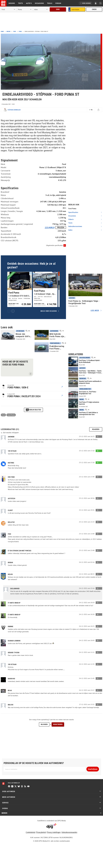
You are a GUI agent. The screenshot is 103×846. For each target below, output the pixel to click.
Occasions (39, 3)
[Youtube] (28, 786)
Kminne (10, 626)
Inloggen (44, 724)
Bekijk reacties (33, 410)
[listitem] (19, 289)
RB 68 (10, 690)
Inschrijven (92, 769)
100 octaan (12, 451)
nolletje (11, 522)
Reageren (95, 429)
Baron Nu (11, 679)
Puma (20, 31)
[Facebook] (9, 786)
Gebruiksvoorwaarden (69, 832)
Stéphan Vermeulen (14, 109)
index (70, 230)
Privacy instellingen (54, 832)
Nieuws (12, 3)
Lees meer (95, 310)
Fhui (9, 534)
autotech (11, 498)
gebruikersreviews (75, 226)
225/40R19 (50, 227)
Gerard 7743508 (13, 653)
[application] (51, 62)
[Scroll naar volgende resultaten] (12, 311)
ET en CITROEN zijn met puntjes (19, 551)
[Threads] (22, 786)
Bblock (10, 705)
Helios (10, 574)
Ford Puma (11, 415)
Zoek (58, 9)
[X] (15, 786)
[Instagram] (12, 786)
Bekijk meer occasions (49, 311)
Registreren (57, 724)
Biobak (10, 562)
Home (2, 31)
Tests (20, 3)
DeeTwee (11, 463)
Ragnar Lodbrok (14, 641)
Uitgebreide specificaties (54, 245)
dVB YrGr (11, 477)
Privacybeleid (41, 832)
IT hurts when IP (14, 603)
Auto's (29, 3)
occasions (72, 216)
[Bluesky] (19, 786)
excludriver (14, 589)
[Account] (96, 3)
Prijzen (60, 227)
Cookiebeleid (30, 832)
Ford (14, 31)
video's (71, 219)
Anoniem (11, 437)
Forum (58, 3)
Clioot (10, 510)
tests (70, 223)
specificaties (73, 212)
